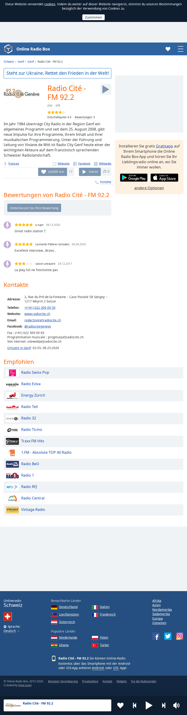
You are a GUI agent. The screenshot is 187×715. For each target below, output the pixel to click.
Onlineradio (13, 603)
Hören (93, 171)
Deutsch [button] (10, 631)
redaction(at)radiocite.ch (42, 320)
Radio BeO (30, 463)
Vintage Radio (33, 509)
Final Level (24, 685)
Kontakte (105, 182)
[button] (149, 705)
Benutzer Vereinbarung (63, 681)
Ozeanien (159, 623)
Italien (104, 607)
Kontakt (107, 681)
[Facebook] (81, 163)
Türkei (104, 645)
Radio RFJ (29, 486)
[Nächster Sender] (163, 705)
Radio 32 (28, 418)
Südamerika (161, 614)
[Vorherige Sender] (134, 705)
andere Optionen (149, 187)
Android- (98, 668)
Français (13, 163)
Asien (156, 605)
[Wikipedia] (102, 163)
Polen (104, 637)
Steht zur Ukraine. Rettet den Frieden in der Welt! (57, 73)
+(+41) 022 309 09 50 (39, 307)
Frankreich (108, 614)
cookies (49, 4)
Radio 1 (27, 475)
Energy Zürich (33, 395)
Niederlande (68, 637)
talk (58, 105)
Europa (157, 618)
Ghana (64, 645)
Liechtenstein (69, 614)
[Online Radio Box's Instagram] (179, 636)
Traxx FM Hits (32, 440)
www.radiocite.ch (37, 314)
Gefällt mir (56, 171)
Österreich (67, 622)
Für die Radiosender (143, 681)
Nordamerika (162, 609)
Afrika (156, 600)
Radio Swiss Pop (35, 372)
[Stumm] (177, 705)
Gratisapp (164, 146)
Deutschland (68, 607)
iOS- (116, 668)
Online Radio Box (33, 49)
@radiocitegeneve (37, 326)
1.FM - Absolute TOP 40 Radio (46, 452)
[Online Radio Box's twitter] (167, 636)
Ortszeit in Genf (19, 348)
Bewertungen (83, 117)
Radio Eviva (31, 383)
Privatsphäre (90, 681)
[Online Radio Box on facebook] (156, 636)
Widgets (122, 681)
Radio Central (32, 498)
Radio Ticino (31, 429)
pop (49, 105)
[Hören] (105, 89)
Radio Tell (29, 406)
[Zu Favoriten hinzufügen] (120, 705)
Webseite (64, 163)
